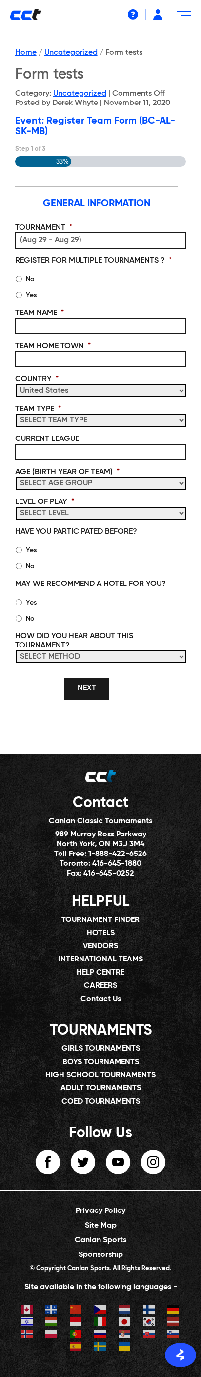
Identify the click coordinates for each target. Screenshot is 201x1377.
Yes (31, 295)
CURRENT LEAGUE (47, 439)
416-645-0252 (108, 873)
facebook (48, 1162)
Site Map (101, 1226)
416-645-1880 (116, 864)
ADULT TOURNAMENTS (100, 1088)
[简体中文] (76, 1311)
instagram (153, 1162)
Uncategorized (71, 53)
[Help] (133, 14)
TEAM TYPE (38, 409)
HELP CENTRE (100, 973)
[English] (27, 1311)
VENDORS (100, 946)
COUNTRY (37, 379)
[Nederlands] (125, 1311)
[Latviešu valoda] (173, 1323)
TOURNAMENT (43, 227)
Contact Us (100, 999)
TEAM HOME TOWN (53, 346)
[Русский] (100, 1335)
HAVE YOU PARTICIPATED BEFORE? (76, 532)
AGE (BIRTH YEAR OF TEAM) (67, 472)
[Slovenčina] (149, 1335)
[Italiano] (100, 1323)
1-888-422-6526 (117, 854)
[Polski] (52, 1335)
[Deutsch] (173, 1311)
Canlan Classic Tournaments (100, 821)
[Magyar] (52, 1323)
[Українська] (125, 1347)
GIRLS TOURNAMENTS (100, 1049)
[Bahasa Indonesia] (76, 1323)
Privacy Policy (100, 1211)
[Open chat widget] (180, 1355)
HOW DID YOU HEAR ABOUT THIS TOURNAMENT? (74, 640)
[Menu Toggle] (185, 17)
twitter (83, 1162)
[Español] (76, 1347)
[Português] (76, 1335)
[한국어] (149, 1323)
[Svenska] (100, 1347)
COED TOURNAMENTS (100, 1102)
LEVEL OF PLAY (44, 502)
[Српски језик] (125, 1335)
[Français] (52, 1311)
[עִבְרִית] (27, 1323)
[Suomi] (149, 1311)
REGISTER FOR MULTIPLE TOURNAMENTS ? (93, 261)
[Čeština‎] (100, 1311)
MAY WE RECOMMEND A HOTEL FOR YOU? (90, 584)
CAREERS (100, 986)
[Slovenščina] (173, 1335)
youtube (118, 1162)
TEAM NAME (39, 313)
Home (26, 53)
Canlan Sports (100, 1240)
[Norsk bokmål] (27, 1335)
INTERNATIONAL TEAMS (101, 959)
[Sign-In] (157, 14)
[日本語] (125, 1323)
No (30, 279)
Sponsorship (101, 1255)
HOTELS (101, 933)
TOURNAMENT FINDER (100, 920)
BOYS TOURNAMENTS (100, 1062)
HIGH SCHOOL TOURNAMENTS (100, 1075)
